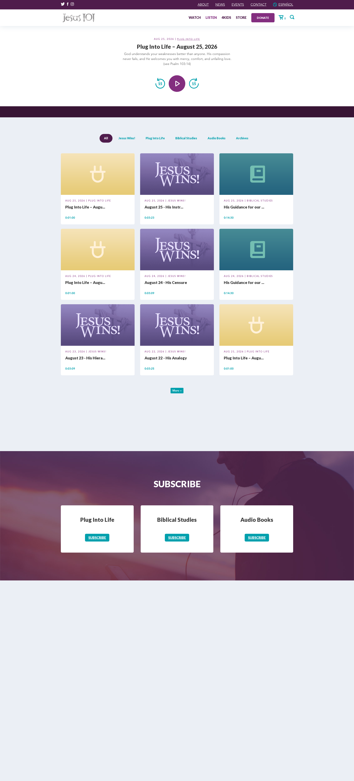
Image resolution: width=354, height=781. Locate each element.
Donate (263, 17)
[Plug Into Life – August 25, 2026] (98, 174)
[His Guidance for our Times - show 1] (256, 250)
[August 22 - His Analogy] (177, 325)
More (176, 390)
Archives (242, 138)
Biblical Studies (186, 138)
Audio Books (216, 138)
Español (285, 5)
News (220, 5)
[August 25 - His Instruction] (177, 174)
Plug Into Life (188, 39)
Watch (195, 18)
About (203, 5)
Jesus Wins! (127, 138)
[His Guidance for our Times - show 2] (256, 174)
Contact (258, 5)
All (106, 138)
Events (238, 5)
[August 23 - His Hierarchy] (98, 325)
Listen (211, 18)
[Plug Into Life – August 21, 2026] (256, 325)
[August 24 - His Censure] (177, 250)
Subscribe (97, 538)
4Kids (226, 18)
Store (241, 18)
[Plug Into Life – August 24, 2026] (98, 250)
